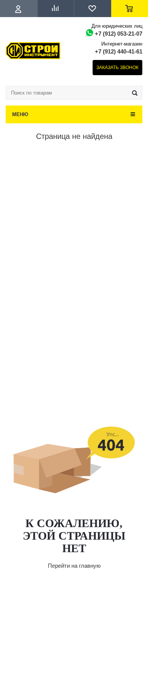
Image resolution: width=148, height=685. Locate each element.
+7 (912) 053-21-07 (118, 33)
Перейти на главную (74, 565)
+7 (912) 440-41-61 (118, 51)
